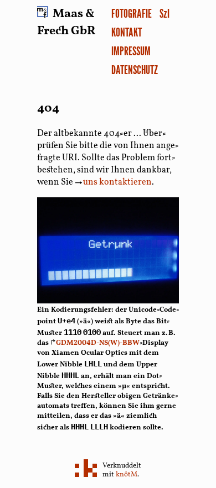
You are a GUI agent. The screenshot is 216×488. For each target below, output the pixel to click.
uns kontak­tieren (113, 182)
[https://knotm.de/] (86, 469)
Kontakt (126, 31)
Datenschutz (134, 69)
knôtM (126, 475)
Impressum (131, 50)
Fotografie (131, 13)
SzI (164, 13)
